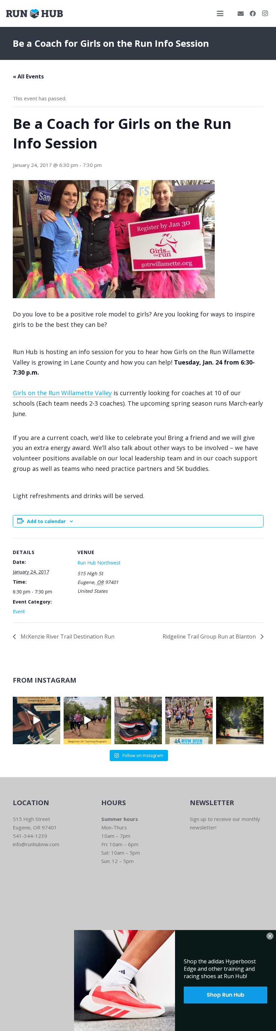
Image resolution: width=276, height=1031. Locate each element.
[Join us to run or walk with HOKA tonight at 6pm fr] (36, 720)
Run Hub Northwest (98, 562)
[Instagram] (265, 13)
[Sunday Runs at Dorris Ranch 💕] (240, 720)
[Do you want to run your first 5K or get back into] (87, 720)
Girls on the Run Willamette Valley (62, 393)
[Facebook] (253, 13)
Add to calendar (46, 521)
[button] (220, 13)
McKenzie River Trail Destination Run (66, 636)
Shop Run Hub (225, 995)
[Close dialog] (270, 936)
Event (19, 611)
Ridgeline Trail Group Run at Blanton (210, 636)
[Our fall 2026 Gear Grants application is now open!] (189, 720)
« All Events (28, 76)
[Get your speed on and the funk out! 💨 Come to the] (138, 720)
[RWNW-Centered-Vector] (34, 13)
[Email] (241, 13)
